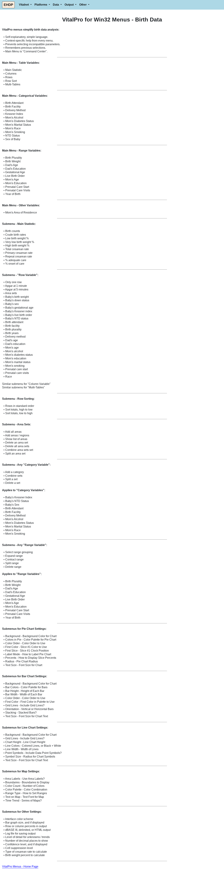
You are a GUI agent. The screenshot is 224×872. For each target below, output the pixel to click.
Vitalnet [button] (24, 4)
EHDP (8, 5)
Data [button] (56, 4)
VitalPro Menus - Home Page (20, 866)
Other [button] (83, 4)
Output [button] (69, 4)
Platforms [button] (41, 4)
